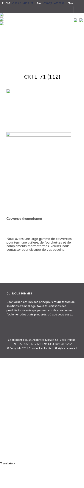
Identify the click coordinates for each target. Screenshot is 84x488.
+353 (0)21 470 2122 (22, 3)
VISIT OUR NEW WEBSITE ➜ (42, 437)
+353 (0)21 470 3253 (53, 3)
